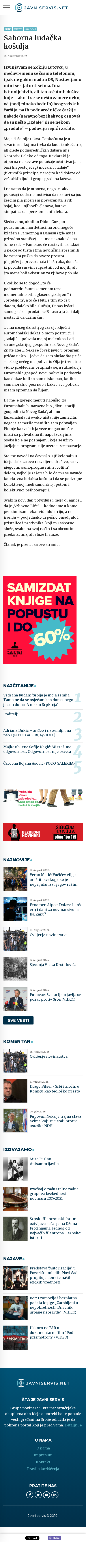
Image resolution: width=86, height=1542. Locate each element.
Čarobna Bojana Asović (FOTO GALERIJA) (39, 763)
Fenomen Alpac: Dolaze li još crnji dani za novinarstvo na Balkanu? (55, 909)
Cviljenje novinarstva (48, 935)
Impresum (43, 1455)
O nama (43, 1448)
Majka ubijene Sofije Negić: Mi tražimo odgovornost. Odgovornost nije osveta (37, 749)
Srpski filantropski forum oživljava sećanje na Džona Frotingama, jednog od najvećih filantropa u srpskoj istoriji (56, 1228)
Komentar (30, 29)
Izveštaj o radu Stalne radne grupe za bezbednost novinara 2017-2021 (54, 1194)
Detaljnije (73, 1425)
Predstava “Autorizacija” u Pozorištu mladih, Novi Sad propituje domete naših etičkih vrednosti (53, 1275)
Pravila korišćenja (43, 1469)
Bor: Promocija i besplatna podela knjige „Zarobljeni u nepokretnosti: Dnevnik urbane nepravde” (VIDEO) (54, 1305)
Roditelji (11, 714)
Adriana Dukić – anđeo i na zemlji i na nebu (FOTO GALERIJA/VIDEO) (37, 732)
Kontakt (43, 1462)
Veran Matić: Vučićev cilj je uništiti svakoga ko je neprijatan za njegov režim (53, 879)
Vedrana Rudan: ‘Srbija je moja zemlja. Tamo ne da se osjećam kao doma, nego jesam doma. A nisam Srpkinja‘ (38, 700)
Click (54, 1538)
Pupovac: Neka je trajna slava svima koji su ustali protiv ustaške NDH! (55, 1121)
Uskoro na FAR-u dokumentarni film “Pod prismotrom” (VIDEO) (51, 1332)
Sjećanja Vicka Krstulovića (53, 964)
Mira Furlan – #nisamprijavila (44, 1161)
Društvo (18, 29)
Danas (8, 29)
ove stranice (49, 544)
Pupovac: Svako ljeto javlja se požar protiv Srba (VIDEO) (55, 997)
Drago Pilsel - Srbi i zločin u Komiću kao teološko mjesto (55, 1088)
